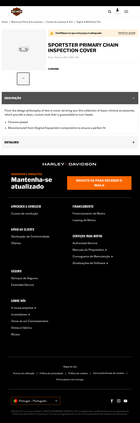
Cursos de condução (24, 213)
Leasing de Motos (84, 220)
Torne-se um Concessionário (29, 321)
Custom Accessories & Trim (59, 22)
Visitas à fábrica (21, 327)
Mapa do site (70, 366)
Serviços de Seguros (24, 278)
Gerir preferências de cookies (108, 373)
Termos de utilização (23, 373)
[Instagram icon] (119, 401)
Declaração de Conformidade (30, 236)
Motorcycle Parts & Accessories (27, 22)
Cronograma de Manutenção (91, 256)
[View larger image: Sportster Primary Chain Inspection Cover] (24, 49)
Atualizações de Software (89, 263)
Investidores (19, 314)
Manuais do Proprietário (88, 249)
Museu (15, 334)
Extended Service (22, 284)
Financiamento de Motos (89, 213)
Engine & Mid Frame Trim (88, 22)
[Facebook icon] (112, 401)
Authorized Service (85, 243)
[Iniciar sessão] (117, 12)
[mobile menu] (125, 11)
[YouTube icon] (125, 401)
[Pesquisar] (110, 11)
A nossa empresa (22, 307)
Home (5, 22)
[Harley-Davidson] (70, 164)
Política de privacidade (51, 373)
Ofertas (16, 243)
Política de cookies (78, 373)
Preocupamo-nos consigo (70, 379)
